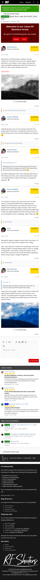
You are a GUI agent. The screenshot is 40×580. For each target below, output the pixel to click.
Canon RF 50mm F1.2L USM (16, 404)
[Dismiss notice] (37, 8)
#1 (38, 54)
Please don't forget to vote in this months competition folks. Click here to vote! (16, 9)
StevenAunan (6, 21)
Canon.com (25, 573)
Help (34, 458)
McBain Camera (9, 530)
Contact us (5, 458)
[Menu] (2, 2)
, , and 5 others (15, 110)
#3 (38, 157)
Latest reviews (6, 368)
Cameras (7, 445)
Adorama (7, 525)
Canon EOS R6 (9, 388)
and (13, 143)
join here (12, 495)
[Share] (35, 54)
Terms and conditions (16, 458)
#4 (38, 197)
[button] (3, 342)
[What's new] (34, 2)
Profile (7, 545)
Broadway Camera (10, 529)
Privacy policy (27, 458)
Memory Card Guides (11, 511)
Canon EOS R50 (9, 372)
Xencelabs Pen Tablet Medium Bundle (20, 434)
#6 (38, 277)
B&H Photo (8, 523)
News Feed (8, 548)
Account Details (9, 546)
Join (15, 101)
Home (3, 460)
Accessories (7, 438)
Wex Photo (8, 527)
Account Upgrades (10, 550)
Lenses (6, 430)
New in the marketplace (10, 421)
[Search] (38, 2)
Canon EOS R (12, 441)
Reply (37, 106)
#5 (38, 236)
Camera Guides (9, 506)
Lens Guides (8, 507)
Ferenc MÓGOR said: (8, 163)
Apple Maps (5, 71)
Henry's (7, 532)
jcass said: (5, 282)
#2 (38, 124)
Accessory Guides (10, 509)
